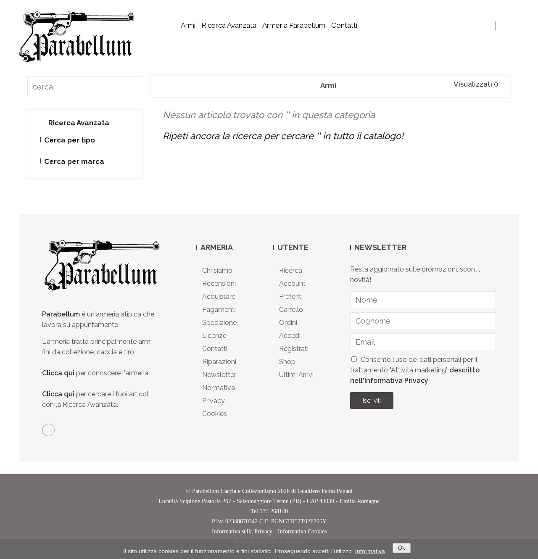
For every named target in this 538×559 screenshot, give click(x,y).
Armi (188, 25)
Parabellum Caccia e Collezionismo (234, 491)
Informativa (370, 551)
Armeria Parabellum (293, 25)
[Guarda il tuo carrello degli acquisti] (516, 25)
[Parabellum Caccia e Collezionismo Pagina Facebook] (48, 430)
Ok (401, 548)
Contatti (344, 25)
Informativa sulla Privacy (242, 531)
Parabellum (62, 314)
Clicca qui (58, 373)
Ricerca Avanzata (228, 25)
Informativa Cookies (302, 531)
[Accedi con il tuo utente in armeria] (505, 25)
